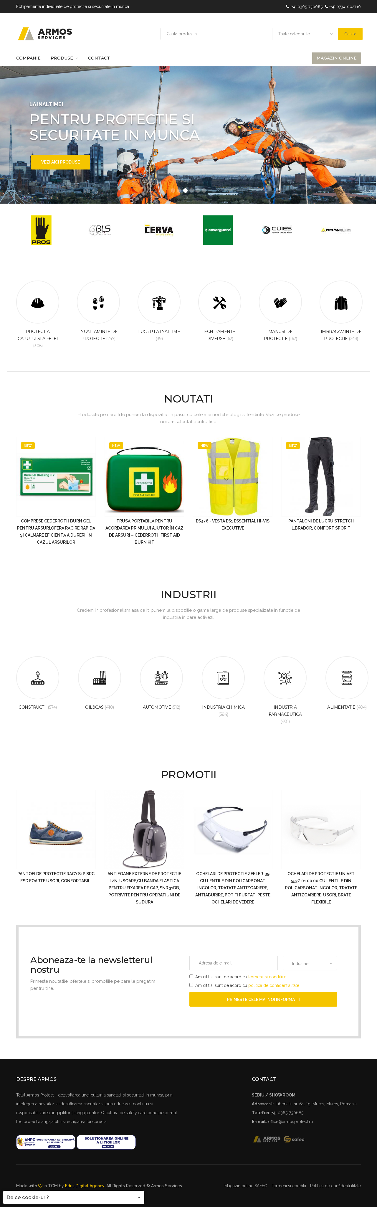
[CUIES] (277, 230)
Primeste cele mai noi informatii (263, 999)
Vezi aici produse (60, 162)
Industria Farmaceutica (285, 714)
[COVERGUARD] (218, 230)
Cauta (350, 34)
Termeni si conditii (289, 1185)
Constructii (38, 707)
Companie (28, 58)
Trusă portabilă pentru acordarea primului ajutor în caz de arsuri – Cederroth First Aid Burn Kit (144, 532)
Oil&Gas (99, 707)
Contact (99, 58)
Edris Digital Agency (84, 1185)
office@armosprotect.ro (290, 1121)
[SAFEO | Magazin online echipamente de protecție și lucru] (297, 1139)
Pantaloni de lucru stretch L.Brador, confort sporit (321, 524)
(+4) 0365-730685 (306, 6)
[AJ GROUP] (41, 230)
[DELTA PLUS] (336, 230)
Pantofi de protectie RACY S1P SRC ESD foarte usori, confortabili (56, 877)
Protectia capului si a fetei (38, 338)
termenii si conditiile (267, 976)
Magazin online (337, 58)
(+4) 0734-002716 (345, 6)
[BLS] (100, 230)
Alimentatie (347, 707)
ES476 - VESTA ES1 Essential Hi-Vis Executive (232, 524)
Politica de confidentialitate (335, 1185)
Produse (62, 58)
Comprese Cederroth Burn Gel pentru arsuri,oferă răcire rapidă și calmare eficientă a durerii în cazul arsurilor (56, 532)
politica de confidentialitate (273, 985)
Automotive (161, 707)
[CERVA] (159, 230)
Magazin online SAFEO (245, 1185)
